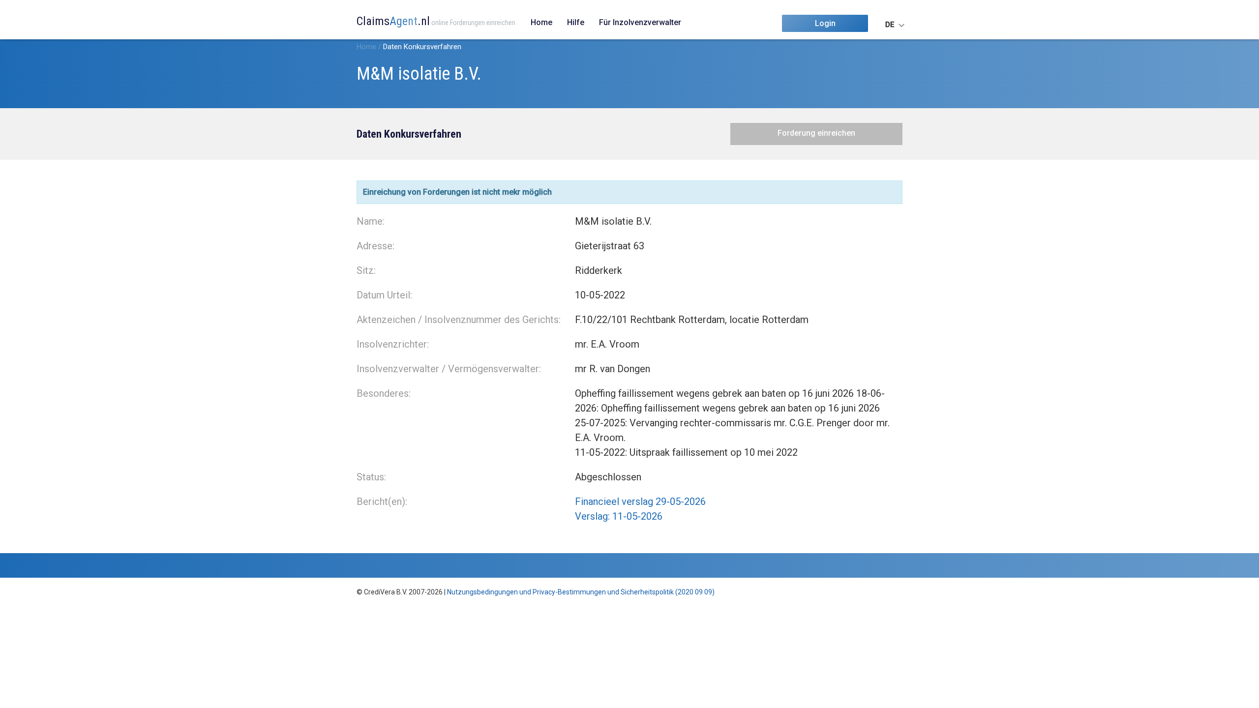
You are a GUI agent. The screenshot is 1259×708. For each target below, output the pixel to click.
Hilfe (575, 22)
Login (825, 23)
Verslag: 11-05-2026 (618, 516)
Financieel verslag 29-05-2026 (640, 501)
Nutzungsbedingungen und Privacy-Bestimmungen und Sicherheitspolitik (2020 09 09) (581, 592)
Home (541, 22)
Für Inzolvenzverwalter (640, 22)
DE (889, 24)
